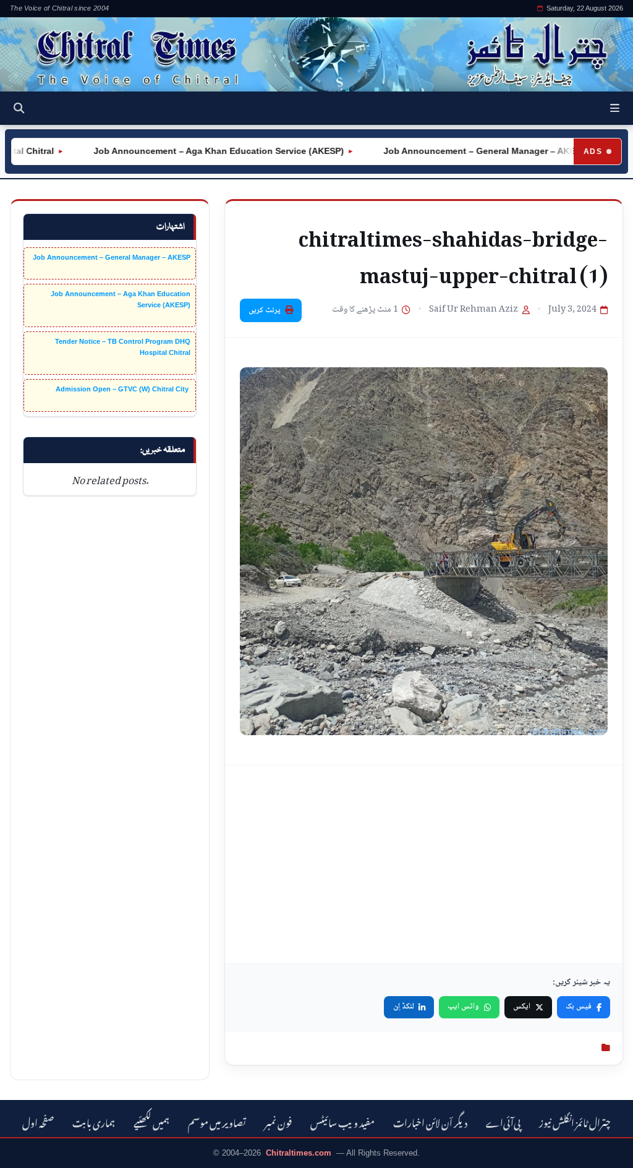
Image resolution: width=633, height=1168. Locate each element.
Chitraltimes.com (298, 1152)
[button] (614, 108)
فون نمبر (278, 1121)
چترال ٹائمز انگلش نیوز (575, 1121)
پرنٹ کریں (265, 310)
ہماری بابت (93, 1121)
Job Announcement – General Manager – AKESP (468, 151)
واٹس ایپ (463, 1006)
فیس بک (579, 1006)
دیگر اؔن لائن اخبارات (430, 1121)
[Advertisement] (424, 864)
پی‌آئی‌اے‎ (503, 1121)
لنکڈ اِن (403, 1006)
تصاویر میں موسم (217, 1121)
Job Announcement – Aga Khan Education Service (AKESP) (202, 151)
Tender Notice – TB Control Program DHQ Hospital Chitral (122, 347)
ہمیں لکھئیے (151, 1121)
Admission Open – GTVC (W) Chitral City (123, 389)
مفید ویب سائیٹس (342, 1121)
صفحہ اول (38, 1121)
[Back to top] (28, 1150)
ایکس (521, 1006)
